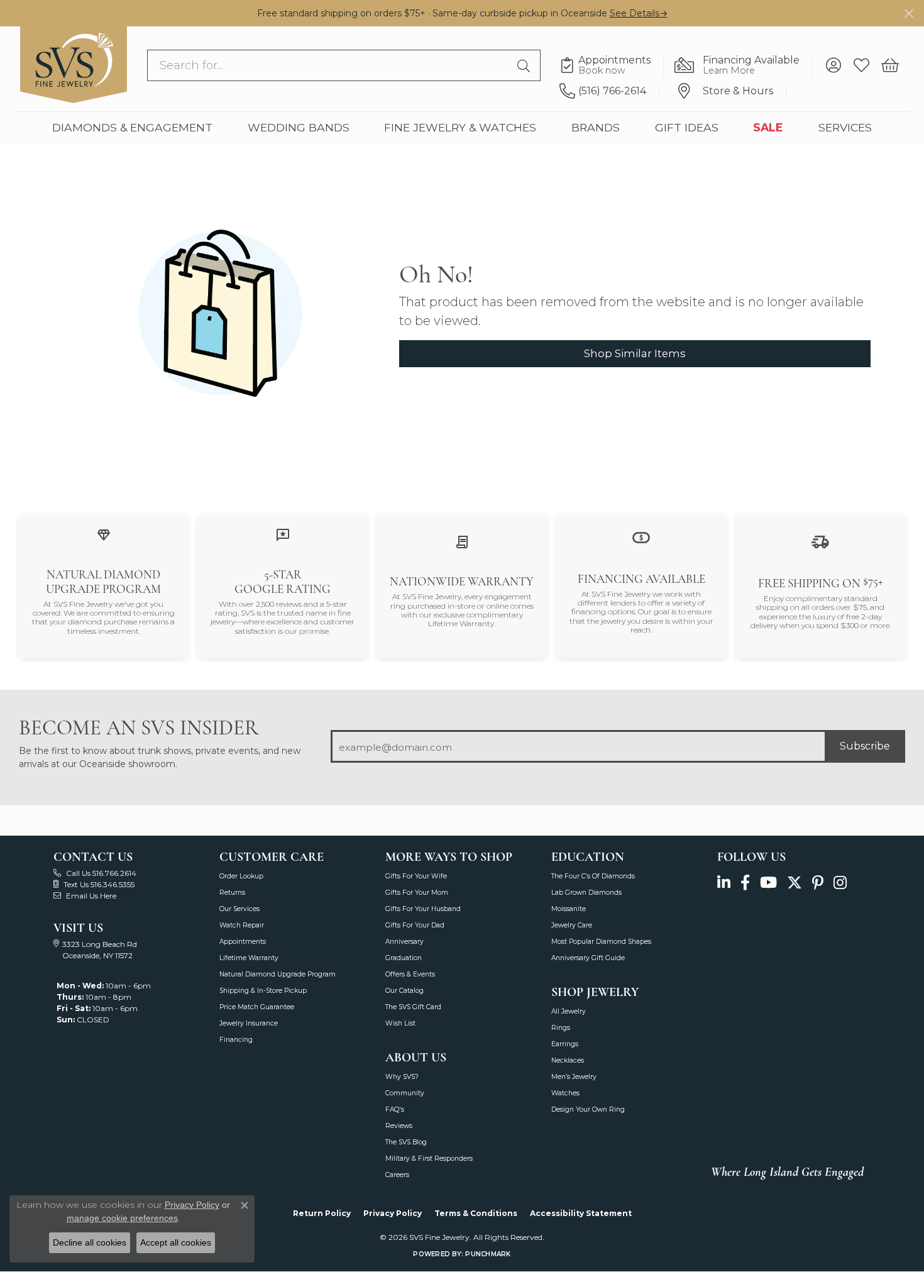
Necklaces (567, 1060)
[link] (611, 65)
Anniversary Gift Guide (588, 958)
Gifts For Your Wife (416, 876)
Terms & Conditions (475, 1213)
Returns (232, 892)
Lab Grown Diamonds (586, 892)
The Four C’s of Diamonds (593, 876)
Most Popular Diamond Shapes (601, 941)
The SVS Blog (406, 1142)
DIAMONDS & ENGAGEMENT (132, 127)
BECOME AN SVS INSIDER (138, 728)
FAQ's (394, 1109)
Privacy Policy (392, 1213)
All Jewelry (568, 1011)
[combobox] (329, 65)
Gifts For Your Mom (416, 892)
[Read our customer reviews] (282, 534)
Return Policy (322, 1213)
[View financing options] (641, 537)
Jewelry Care (571, 925)
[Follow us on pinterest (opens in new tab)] (817, 883)
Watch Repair (241, 925)
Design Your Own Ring (588, 1109)
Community (404, 1093)
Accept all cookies (175, 1242)
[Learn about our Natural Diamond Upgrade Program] (103, 534)
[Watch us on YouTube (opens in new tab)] (768, 883)
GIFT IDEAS (686, 127)
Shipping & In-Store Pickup (263, 991)
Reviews (398, 1126)
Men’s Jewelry (574, 1077)
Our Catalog (404, 991)
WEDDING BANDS (298, 127)
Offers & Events (410, 974)
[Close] (908, 13)
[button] (833, 65)
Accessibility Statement (581, 1213)
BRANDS (595, 127)
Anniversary (404, 941)
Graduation (403, 958)
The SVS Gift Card (413, 1007)
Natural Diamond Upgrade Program (277, 974)
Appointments (242, 941)
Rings (560, 1028)
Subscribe (865, 746)
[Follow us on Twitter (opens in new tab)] (794, 883)
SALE (768, 127)
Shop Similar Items (635, 353)
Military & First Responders (429, 1158)
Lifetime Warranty (248, 958)
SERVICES (845, 127)
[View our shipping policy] (820, 541)
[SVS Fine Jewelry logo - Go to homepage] (73, 64)
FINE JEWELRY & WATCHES (460, 127)
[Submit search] (525, 65)
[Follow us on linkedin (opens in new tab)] (723, 883)
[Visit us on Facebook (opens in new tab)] (745, 883)
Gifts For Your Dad (414, 925)
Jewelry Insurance (248, 1023)
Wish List (400, 1023)
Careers (397, 1175)
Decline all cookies (89, 1242)
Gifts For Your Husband (423, 909)
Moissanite (568, 909)
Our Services (239, 909)
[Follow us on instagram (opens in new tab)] (840, 883)
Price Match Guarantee (256, 1007)
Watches (565, 1093)
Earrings (564, 1044)
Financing (236, 1040)
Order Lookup (241, 876)
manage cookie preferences (122, 1218)
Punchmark (487, 1254)
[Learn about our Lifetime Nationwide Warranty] (462, 542)
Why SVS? (402, 1077)
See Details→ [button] (639, 13)
